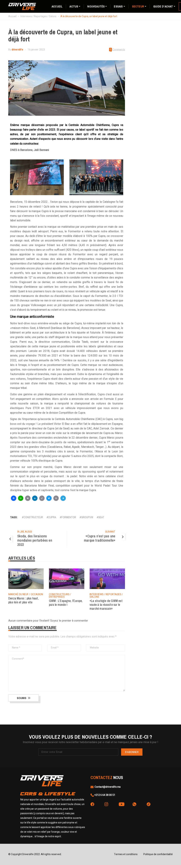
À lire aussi (24, 532)
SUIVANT (110, 532)
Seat (101, 517)
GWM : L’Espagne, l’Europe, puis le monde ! (66, 603)
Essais (118, 6)
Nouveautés (96, 6)
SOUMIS (21, 698)
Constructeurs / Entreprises (60, 596)
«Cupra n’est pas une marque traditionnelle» (99, 538)
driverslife (17, 49)
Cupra (52, 517)
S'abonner (132, 752)
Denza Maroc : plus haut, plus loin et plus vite (23, 600)
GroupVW (87, 517)
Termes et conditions (126, 854)
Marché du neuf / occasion (25, 594)
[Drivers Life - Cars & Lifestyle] (22, 6)
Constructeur (33, 517)
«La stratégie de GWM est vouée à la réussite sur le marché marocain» (106, 605)
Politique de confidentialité (158, 854)
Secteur (138, 6)
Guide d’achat (163, 6)
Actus (73, 6)
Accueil (57, 6)
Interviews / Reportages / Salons (38, 16)
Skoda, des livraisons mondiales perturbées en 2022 (34, 540)
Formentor (68, 517)
